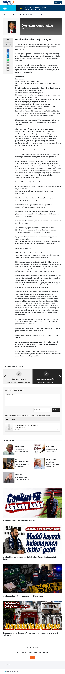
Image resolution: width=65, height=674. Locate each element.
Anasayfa (17, 652)
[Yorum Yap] (8, 69)
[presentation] (9, 8)
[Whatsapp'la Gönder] (8, 60)
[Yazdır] (8, 66)
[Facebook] (8, 50)
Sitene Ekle (46, 652)
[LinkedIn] (8, 56)
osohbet (7, 665)
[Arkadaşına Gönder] (8, 63)
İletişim (30, 652)
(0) (23, 429)
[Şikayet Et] (57, 430)
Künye (24, 652)
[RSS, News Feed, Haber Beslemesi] (32, 657)
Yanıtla (18, 429)
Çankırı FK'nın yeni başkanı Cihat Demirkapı (34, 8)
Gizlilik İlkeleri (37, 652)
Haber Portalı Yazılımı (12, 671)
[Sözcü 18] (9, 2)
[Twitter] (8, 53)
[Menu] (55, 2)
